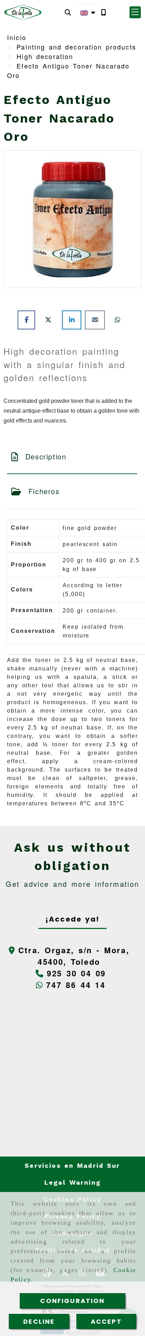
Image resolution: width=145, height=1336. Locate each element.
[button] (135, 12)
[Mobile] (103, 12)
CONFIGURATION (72, 1300)
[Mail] (96, 319)
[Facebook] (28, 319)
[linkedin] (73, 319)
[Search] (68, 12)
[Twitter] (50, 319)
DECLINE (39, 1321)
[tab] (72, 456)
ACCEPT (106, 1321)
